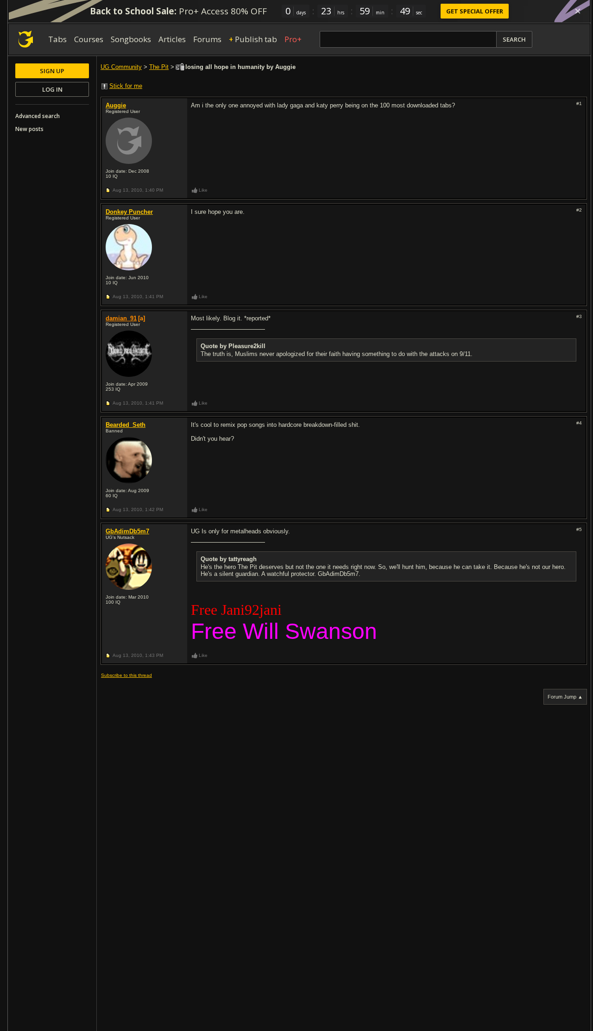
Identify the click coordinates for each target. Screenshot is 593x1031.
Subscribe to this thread (126, 675)
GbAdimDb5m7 (127, 531)
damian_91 (121, 318)
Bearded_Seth (125, 424)
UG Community (121, 66)
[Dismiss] (577, 11)
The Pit (159, 66)
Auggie (116, 105)
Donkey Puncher (129, 211)
